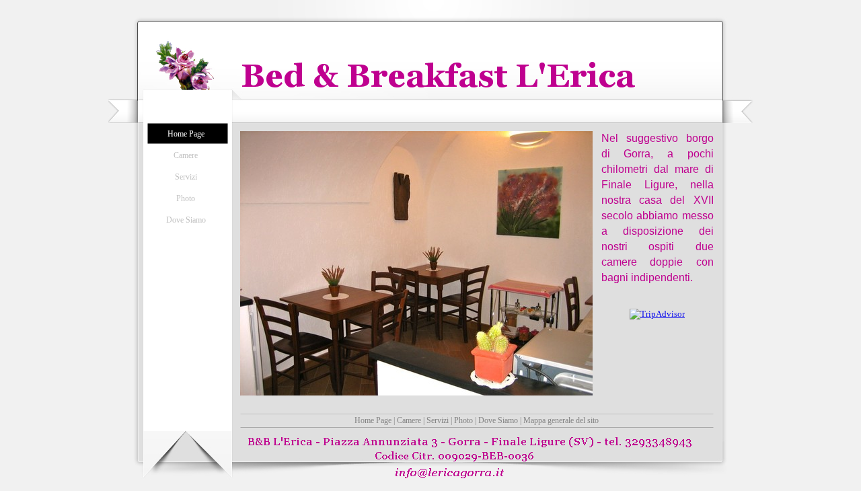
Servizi (437, 420)
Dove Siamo (498, 420)
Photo (463, 420)
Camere (409, 420)
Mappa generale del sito (561, 420)
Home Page (372, 420)
